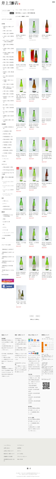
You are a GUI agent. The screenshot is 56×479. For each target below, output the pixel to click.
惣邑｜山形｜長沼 (7, 30)
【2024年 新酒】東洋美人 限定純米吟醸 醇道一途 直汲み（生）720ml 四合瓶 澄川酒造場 (47, 157)
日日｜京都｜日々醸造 (8, 84)
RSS (18, 459)
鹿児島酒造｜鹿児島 (8, 150)
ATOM (21, 459)
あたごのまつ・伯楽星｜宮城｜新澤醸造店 (8, 41)
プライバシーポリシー (22, 456)
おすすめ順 (18, 16)
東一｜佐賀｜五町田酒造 (8, 108)
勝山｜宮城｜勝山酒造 (8, 56)
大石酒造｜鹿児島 (7, 153)
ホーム (17, 9)
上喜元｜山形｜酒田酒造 (8, 37)
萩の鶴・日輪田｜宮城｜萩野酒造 (8, 53)
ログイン (19, 450)
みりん (4, 227)
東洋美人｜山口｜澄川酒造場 (28, 9)
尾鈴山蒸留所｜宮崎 (8, 139)
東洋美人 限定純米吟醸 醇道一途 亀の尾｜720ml (47, 120)
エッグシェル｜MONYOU (8, 190)
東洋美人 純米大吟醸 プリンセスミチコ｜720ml (21, 66)
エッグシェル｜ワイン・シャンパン (8, 194)
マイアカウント (20, 445)
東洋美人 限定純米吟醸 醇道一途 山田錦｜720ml (34, 37)
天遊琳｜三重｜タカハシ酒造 (8, 81)
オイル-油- (5, 230)
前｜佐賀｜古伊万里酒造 (8, 112)
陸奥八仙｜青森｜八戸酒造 (8, 27)
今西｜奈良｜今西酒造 (8, 91)
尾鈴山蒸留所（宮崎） (8, 167)
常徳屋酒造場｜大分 (8, 136)
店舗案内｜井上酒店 (8, 456)
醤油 (4, 219)
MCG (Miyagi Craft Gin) (8, 169)
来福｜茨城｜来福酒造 (8, 62)
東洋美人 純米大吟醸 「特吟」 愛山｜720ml (21, 303)
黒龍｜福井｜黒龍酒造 (8, 65)
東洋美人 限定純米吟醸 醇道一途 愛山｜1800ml (21, 214)
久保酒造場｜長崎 (7, 131)
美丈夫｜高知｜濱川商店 (8, 101)
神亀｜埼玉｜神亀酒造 (8, 59)
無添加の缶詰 (6, 206)
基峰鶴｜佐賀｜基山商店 (8, 116)
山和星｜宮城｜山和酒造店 (8, 49)
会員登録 (19, 448)
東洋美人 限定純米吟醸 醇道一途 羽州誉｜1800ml (21, 274)
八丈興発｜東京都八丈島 (8, 127)
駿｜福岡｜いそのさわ (8, 104)
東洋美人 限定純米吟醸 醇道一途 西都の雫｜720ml (21, 155)
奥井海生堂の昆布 (7, 209)
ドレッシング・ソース (8, 232)
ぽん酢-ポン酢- (6, 221)
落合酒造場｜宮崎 (7, 142)
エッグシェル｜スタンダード (8, 182)
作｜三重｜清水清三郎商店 (8, 76)
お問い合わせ (7, 448)
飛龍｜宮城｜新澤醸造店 (8, 45)
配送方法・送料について (9, 453)
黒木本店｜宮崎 (7, 133)
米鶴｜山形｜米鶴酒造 (8, 33)
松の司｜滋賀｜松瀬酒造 (8, 68)
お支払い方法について (8, 450)
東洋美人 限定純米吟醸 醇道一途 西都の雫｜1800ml (47, 244)
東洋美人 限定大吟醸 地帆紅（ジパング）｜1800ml (46, 66)
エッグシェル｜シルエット (8, 186)
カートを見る (20, 453)
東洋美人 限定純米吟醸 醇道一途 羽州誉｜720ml (34, 155)
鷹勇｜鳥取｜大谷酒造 (8, 93)
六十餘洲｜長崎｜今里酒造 (8, 120)
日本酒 (21, 9)
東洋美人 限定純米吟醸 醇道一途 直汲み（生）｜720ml (46, 96)
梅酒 (4, 161)
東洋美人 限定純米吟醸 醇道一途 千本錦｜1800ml (34, 214)
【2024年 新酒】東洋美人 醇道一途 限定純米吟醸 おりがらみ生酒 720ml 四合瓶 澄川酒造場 (21, 186)
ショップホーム (7, 445)
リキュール (5, 158)
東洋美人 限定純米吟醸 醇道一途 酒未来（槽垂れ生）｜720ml (34, 126)
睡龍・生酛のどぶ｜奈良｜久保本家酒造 (8, 87)
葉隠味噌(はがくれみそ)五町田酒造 (8, 215)
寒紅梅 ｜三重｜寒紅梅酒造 (8, 72)
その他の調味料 (7, 235)
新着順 (27, 16)
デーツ (4, 203)
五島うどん (5, 200)
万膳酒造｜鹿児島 (7, 144)
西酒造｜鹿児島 (7, 147)
